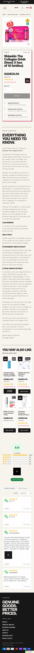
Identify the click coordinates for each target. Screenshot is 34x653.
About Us (5, 630)
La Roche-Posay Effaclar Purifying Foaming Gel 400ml (9, 374)
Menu (16, 7)
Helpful (7, 508)
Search (4, 622)
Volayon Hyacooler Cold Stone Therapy (24, 374)
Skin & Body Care (13, 14)
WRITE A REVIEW (17, 479)
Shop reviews (23, 488)
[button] (13, 79)
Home (4, 14)
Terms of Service (8, 624)
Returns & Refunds (8, 627)
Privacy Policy (7, 638)
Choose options (9, 391)
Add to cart (24, 391)
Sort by (16, 493)
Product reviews (9, 488)
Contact (5, 632)
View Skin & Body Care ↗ (9, 353)
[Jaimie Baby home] (5, 7)
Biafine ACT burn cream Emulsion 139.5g (9, 413)
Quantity (7, 86)
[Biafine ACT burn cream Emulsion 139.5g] (9, 402)
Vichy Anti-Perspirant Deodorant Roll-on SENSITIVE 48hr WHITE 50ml (24, 413)
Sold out (17, 96)
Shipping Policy (7, 635)
